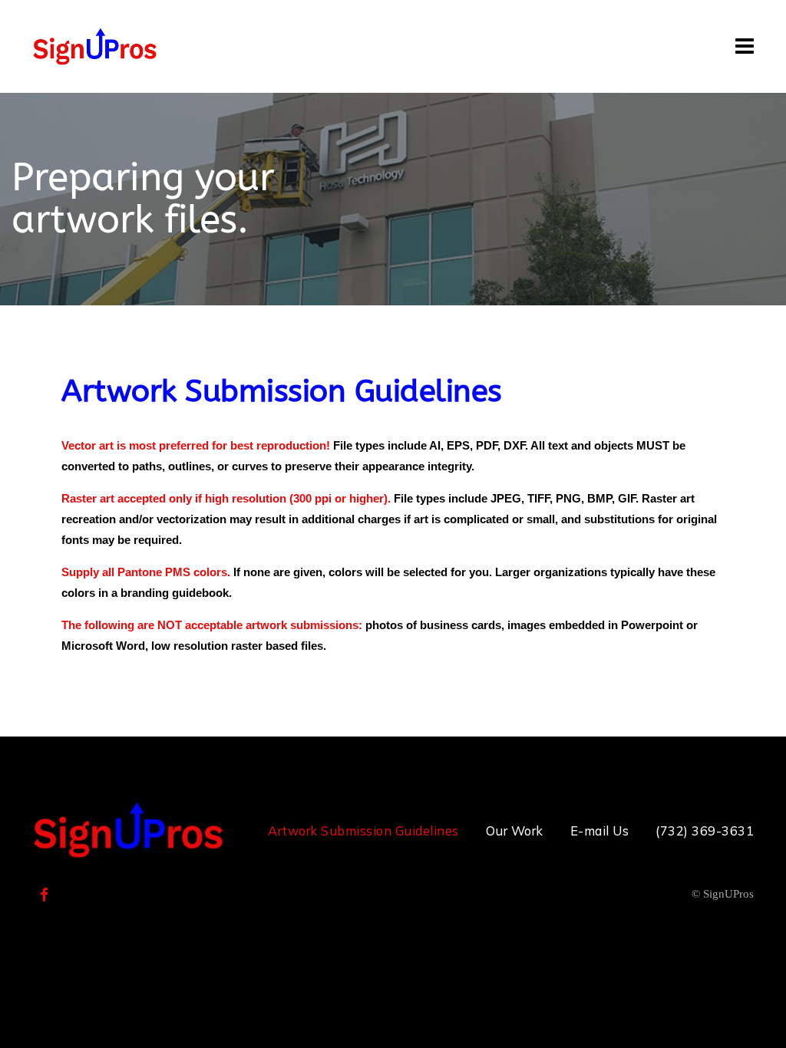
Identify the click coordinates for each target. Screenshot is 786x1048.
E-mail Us (599, 830)
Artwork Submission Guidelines (363, 830)
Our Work (514, 830)
